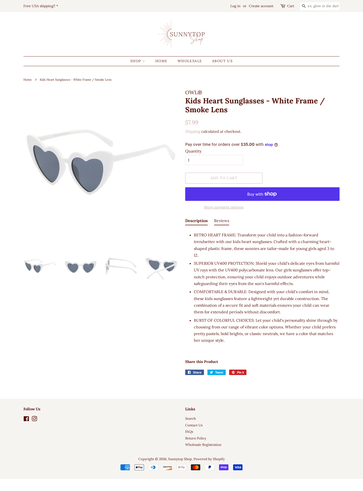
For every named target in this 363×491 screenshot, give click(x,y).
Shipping (192, 131)
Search (190, 418)
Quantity (193, 151)
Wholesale (190, 61)
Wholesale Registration (203, 444)
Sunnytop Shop (180, 459)
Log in (235, 6)
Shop (136, 61)
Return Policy (195, 438)
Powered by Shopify (209, 459)
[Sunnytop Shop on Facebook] (26, 419)
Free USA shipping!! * (40, 6)
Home (161, 61)
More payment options (223, 207)
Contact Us (193, 425)
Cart (290, 6)
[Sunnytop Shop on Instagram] (34, 419)
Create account (261, 6)
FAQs (189, 431)
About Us (222, 61)
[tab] (196, 221)
